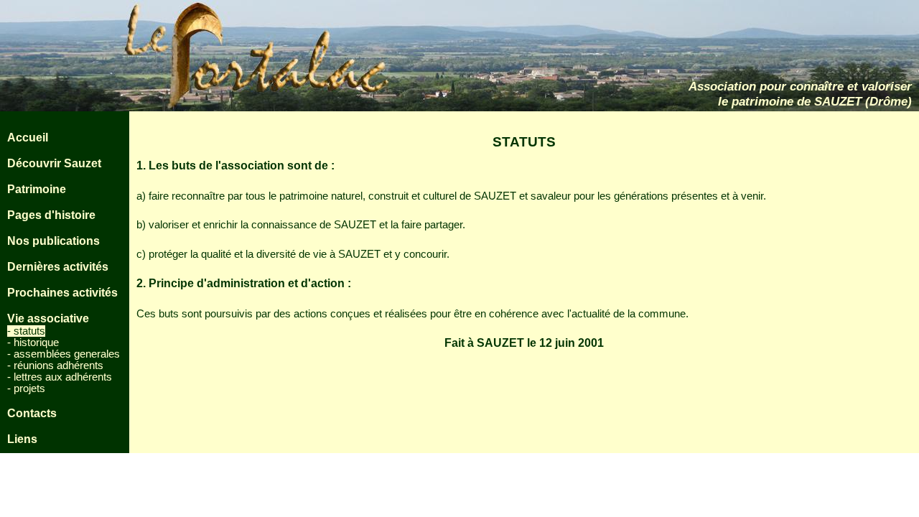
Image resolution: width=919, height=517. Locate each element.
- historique (33, 342)
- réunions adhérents (55, 365)
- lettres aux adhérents (59, 377)
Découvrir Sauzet (54, 163)
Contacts (32, 413)
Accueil (27, 137)
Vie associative (48, 318)
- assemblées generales (63, 354)
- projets (26, 388)
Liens (22, 439)
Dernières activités (57, 267)
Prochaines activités (62, 293)
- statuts (26, 331)
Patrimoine (36, 189)
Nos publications (53, 241)
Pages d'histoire (51, 215)
